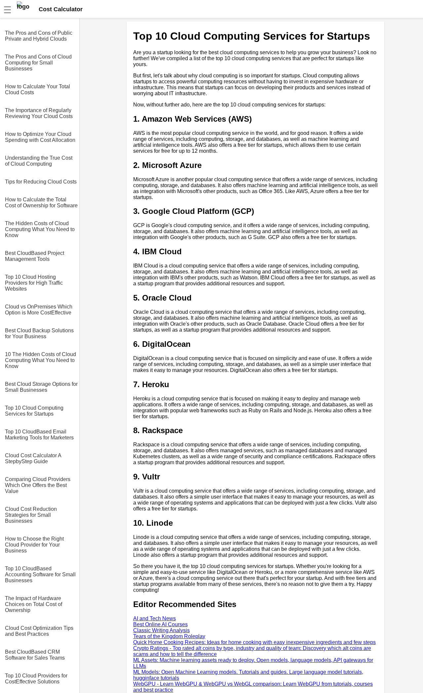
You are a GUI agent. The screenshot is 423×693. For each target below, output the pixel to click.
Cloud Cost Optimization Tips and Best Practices (39, 631)
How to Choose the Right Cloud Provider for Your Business (34, 544)
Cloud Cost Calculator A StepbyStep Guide (33, 458)
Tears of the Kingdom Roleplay (169, 636)
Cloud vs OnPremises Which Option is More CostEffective (38, 309)
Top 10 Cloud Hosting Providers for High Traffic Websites (34, 283)
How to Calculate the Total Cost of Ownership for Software (41, 202)
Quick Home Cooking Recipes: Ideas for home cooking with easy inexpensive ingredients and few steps (254, 642)
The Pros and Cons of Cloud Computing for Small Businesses (38, 62)
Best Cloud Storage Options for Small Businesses (41, 387)
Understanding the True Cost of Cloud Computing (38, 161)
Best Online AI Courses (160, 624)
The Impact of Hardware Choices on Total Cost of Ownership (33, 604)
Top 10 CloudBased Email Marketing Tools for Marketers (39, 434)
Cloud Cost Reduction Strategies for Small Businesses (31, 515)
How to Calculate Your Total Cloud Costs (37, 89)
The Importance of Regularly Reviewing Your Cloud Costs (39, 113)
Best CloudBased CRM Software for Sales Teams (35, 655)
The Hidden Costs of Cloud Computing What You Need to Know (40, 229)
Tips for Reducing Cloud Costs (41, 181)
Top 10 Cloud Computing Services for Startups (34, 411)
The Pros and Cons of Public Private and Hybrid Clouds (38, 36)
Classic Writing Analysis (161, 630)
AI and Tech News (154, 618)
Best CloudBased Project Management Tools (34, 256)
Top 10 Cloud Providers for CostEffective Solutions (36, 678)
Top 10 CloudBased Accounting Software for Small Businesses (40, 574)
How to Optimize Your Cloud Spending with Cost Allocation (40, 137)
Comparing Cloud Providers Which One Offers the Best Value (37, 485)
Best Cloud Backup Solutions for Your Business (39, 333)
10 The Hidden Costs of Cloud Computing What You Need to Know (40, 360)
